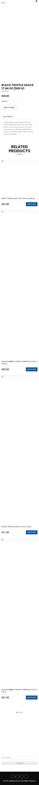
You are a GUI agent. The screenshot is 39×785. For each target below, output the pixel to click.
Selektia (5, 91)
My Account (25, 730)
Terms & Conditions (27, 734)
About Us (6, 732)
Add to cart (9, 108)
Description (8, 116)
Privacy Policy (25, 732)
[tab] (8, 116)
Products (6, 737)
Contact (6, 739)
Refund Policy (25, 739)
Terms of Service (26, 737)
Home (5, 730)
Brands (5, 734)
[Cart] (35, 2)
